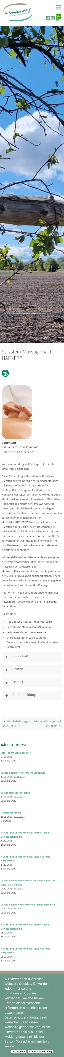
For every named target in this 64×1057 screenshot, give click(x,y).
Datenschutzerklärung (40, 1051)
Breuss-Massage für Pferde (15, 792)
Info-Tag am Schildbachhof (16, 752)
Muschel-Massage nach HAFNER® (15, 723)
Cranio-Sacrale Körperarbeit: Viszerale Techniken (28, 904)
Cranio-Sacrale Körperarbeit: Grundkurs (23, 772)
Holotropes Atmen (11, 812)
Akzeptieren (18, 1051)
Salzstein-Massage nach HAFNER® (47, 723)
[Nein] (59, 1015)
